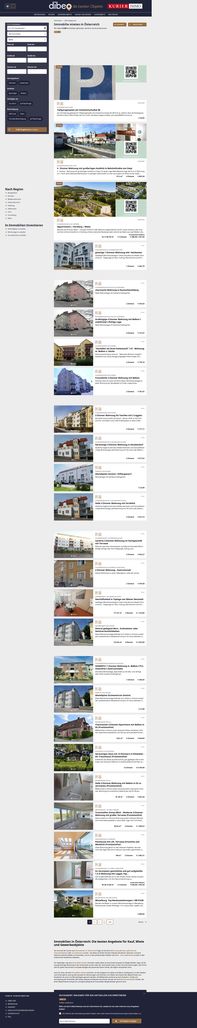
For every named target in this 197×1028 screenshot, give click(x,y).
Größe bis (31, 56)
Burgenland (12, 193)
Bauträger (113, 14)
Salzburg (11, 206)
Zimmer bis (32, 67)
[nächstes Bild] (91, 256)
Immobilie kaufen (79, 963)
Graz (122, 955)
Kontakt (11, 1007)
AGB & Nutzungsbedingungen (21, 1010)
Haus (124, 950)
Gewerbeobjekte (65, 14)
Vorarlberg (12, 215)
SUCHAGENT (120, 24)
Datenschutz (13, 1013)
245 (110, 922)
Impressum (12, 1004)
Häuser (51, 14)
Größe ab (11, 56)
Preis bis (30, 44)
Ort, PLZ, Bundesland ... (14, 24)
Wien (10, 218)
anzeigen (27, 129)
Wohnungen (39, 14)
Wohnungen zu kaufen (17, 232)
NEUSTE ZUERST (138, 24)
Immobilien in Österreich (86, 950)
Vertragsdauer (13, 78)
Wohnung (114, 950)
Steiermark (12, 209)
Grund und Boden (83, 14)
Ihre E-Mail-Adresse (65, 1017)
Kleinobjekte (99, 14)
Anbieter (10, 88)
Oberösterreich (14, 202)
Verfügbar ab (12, 99)
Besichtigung (12, 109)
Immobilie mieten (79, 972)
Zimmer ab (11, 67)
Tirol (9, 212)
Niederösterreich (14, 199)
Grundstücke (77, 953)
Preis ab (10, 44)
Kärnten (11, 196)
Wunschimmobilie (127, 979)
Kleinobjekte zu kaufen (17, 229)
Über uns (12, 1001)
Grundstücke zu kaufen (17, 235)
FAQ (9, 1017)
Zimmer (133, 950)
